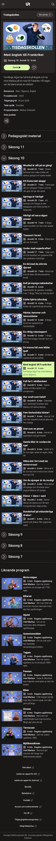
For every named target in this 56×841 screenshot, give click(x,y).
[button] (28, 147)
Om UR (26, 813)
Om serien (43, 15)
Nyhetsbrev (26, 793)
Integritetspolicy (27, 826)
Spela (15, 67)
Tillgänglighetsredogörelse (27, 820)
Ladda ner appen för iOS (26, 774)
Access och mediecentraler (26, 807)
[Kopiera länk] (6, 121)
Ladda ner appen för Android (26, 780)
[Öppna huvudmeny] (3, 4)
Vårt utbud (26, 767)
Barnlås (28, 787)
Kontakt (26, 800)
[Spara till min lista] (34, 67)
